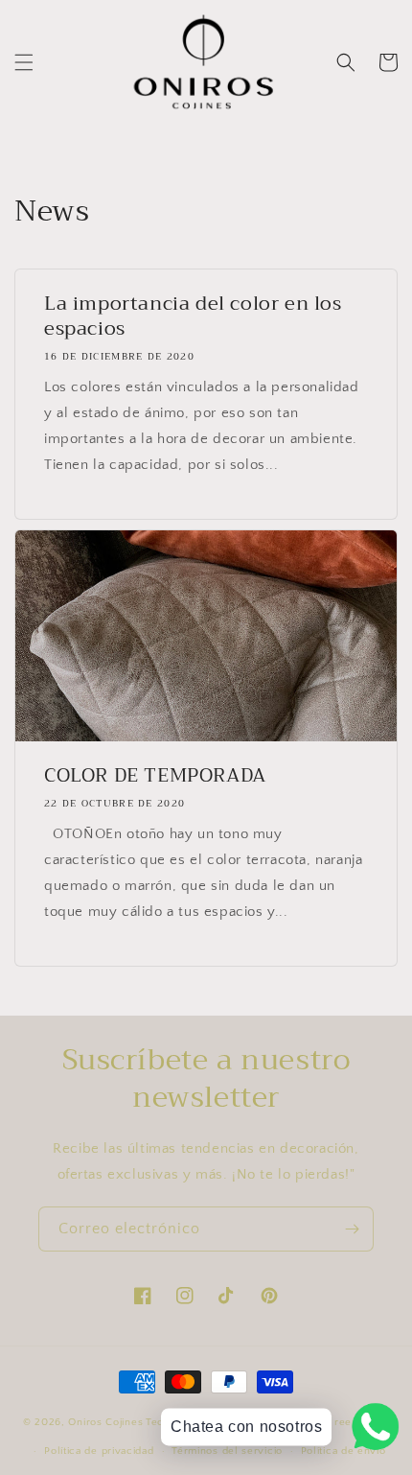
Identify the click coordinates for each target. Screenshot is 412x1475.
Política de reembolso (333, 1422)
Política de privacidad (98, 1451)
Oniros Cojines (105, 1422)
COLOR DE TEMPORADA (155, 775)
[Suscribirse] (352, 1229)
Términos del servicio (227, 1451)
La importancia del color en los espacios (193, 316)
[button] (24, 62)
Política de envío (343, 1451)
